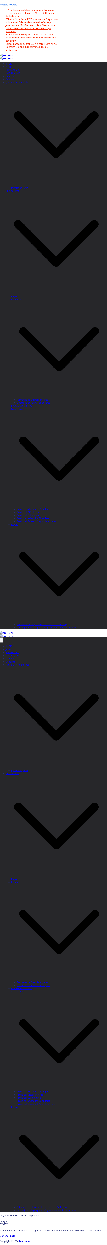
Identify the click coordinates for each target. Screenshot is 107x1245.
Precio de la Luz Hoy (21, 405)
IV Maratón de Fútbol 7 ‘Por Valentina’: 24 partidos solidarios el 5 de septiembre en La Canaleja (32, 21)
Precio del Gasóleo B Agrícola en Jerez (36, 521)
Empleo (15, 296)
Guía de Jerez (12, 190)
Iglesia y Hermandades (17, 82)
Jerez (8, 66)
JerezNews (24, 1241)
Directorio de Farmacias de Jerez (33, 402)
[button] (56, 184)
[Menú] (1, 640)
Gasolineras (17, 408)
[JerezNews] (6, 58)
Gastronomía (12, 69)
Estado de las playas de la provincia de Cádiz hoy (42, 624)
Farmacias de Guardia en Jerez (32, 399)
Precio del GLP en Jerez (29, 515)
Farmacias (16, 299)
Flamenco (10, 76)
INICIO (9, 63)
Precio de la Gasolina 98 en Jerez (33, 518)
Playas (14, 524)
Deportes (10, 79)
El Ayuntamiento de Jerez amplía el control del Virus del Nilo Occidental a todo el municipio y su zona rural (31, 37)
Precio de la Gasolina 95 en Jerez (33, 509)
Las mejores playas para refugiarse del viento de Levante (46, 627)
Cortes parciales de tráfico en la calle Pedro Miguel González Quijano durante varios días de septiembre (32, 47)
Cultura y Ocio (13, 72)
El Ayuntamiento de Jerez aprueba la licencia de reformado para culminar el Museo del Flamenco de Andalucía (31, 13)
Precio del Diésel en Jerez (30, 512)
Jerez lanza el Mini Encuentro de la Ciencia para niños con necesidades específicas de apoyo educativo (30, 28)
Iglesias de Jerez (19, 187)
